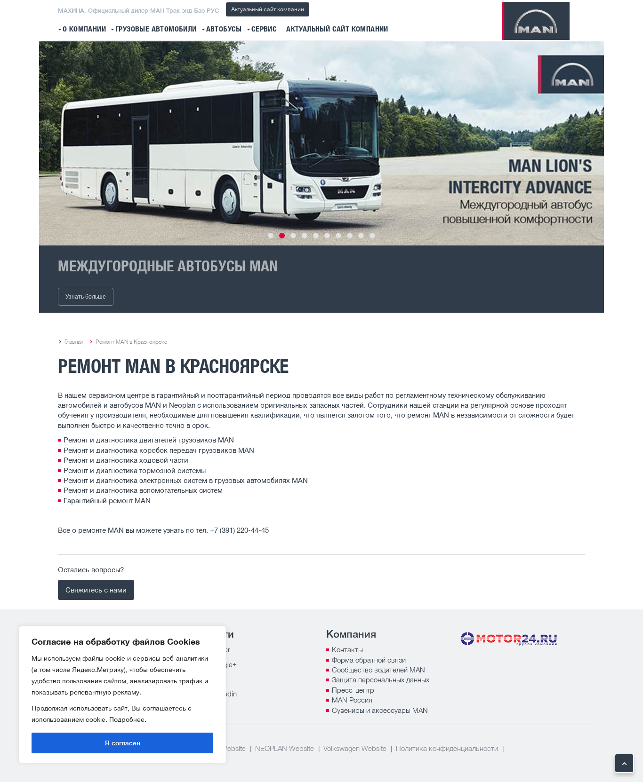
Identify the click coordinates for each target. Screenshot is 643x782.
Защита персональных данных (380, 679)
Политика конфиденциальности (447, 748)
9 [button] (361, 235)
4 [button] (304, 235)
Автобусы (224, 29)
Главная (73, 341)
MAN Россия (352, 699)
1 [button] (270, 235)
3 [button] (293, 235)
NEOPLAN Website (284, 748)
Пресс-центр (353, 690)
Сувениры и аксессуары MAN (380, 710)
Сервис (264, 29)
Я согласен (122, 743)
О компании (84, 29)
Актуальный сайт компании (267, 9)
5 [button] (316, 235)
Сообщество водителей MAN (378, 669)
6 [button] (327, 235)
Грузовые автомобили (156, 29)
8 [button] (349, 235)
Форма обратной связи (369, 660)
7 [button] (338, 235)
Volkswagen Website (354, 748)
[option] (321, 143)
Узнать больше (85, 296)
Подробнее (127, 719)
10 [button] (372, 235)
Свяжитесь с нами (96, 589)
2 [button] (282, 235)
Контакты (347, 649)
